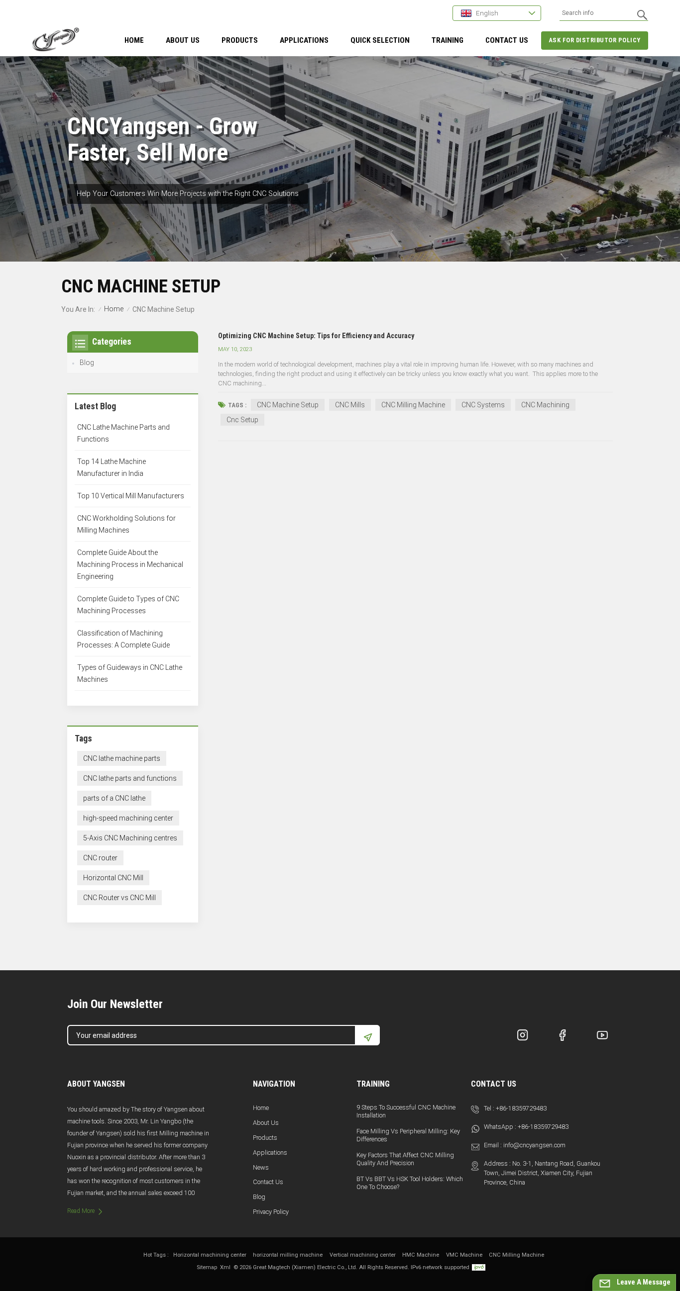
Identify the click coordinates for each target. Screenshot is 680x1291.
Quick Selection (380, 40)
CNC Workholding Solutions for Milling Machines (126, 524)
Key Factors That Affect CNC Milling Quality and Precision (405, 1159)
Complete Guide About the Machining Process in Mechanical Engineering (130, 564)
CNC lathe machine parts (121, 758)
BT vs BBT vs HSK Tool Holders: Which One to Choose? (409, 1183)
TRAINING (447, 40)
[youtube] (602, 1034)
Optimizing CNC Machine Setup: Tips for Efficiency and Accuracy (316, 336)
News (261, 1167)
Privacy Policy (271, 1211)
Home (134, 40)
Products (240, 40)
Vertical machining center (363, 1255)
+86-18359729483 (521, 1108)
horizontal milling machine (288, 1255)
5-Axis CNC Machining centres (130, 838)
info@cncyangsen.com (534, 1145)
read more (81, 1210)
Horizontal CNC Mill (113, 878)
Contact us (268, 1182)
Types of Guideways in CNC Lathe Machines (129, 673)
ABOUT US (183, 40)
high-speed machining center (128, 818)
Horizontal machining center (209, 1255)
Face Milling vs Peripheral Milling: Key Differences (408, 1135)
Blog (87, 363)
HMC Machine (420, 1255)
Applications (270, 1152)
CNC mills (350, 405)
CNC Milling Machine (516, 1255)
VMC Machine (464, 1255)
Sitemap (207, 1267)
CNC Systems (483, 405)
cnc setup (242, 420)
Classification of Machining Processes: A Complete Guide (123, 639)
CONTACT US (506, 40)
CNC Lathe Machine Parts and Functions (123, 433)
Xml (225, 1267)
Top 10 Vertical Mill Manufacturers (130, 496)
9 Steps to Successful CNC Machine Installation (405, 1111)
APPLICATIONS (304, 40)
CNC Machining (545, 405)
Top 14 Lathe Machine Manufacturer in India (111, 467)
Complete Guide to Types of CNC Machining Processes (128, 605)
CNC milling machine (413, 405)
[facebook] (562, 1034)
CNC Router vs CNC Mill (119, 898)
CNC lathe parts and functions (130, 778)
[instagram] (522, 1034)
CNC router (100, 858)
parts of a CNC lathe (114, 798)
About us (266, 1122)
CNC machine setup (288, 405)
